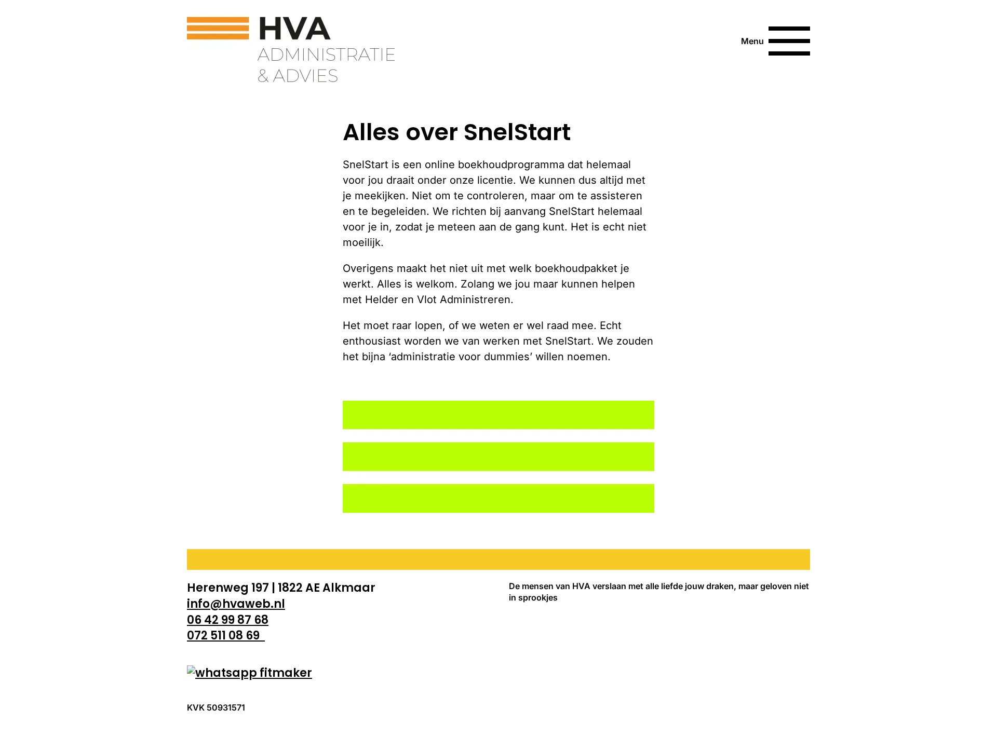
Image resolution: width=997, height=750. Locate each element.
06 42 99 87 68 (227, 620)
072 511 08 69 (226, 636)
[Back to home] (291, 41)
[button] (775, 41)
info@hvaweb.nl (236, 604)
